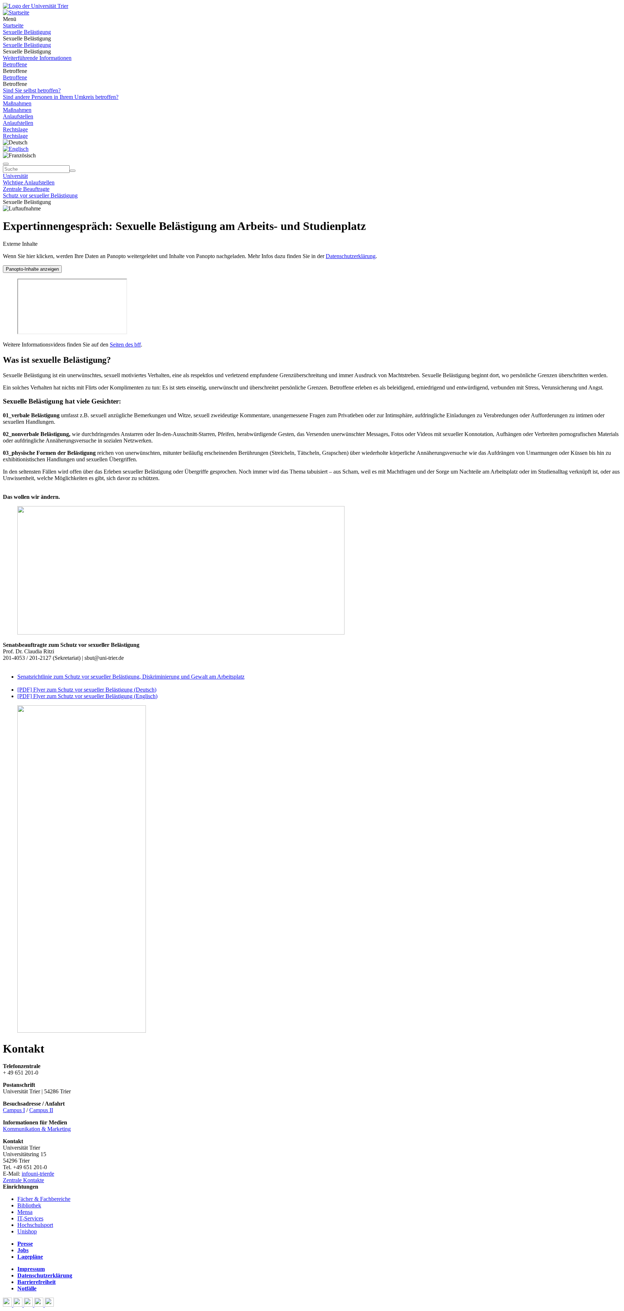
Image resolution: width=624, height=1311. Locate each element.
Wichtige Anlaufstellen (29, 182)
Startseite (13, 25)
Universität (15, 176)
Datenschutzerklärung (351, 256)
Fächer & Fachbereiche (43, 1199)
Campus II (41, 1110)
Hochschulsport (35, 1225)
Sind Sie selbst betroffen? (32, 90)
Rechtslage (15, 129)
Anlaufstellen (18, 116)
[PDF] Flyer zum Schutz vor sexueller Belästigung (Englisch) (87, 696)
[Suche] (6, 164)
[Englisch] (16, 149)
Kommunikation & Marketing (37, 1129)
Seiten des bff (125, 344)
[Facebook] (8, 1305)
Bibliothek (29, 1205)
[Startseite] (35, 6)
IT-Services (30, 1218)
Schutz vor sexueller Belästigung (40, 195)
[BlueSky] (18, 1305)
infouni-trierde (38, 1174)
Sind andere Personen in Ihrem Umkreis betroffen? (60, 97)
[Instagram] (39, 1305)
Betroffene (15, 64)
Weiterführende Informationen (37, 58)
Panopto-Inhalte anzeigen (32, 269)
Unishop (27, 1231)
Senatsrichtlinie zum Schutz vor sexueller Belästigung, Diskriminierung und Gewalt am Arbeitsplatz (130, 677)
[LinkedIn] (49, 1305)
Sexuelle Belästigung (27, 32)
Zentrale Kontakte (23, 1180)
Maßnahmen (17, 103)
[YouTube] (29, 1305)
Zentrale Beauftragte (26, 189)
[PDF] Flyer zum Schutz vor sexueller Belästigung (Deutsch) (86, 690)
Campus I (14, 1110)
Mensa (24, 1212)
